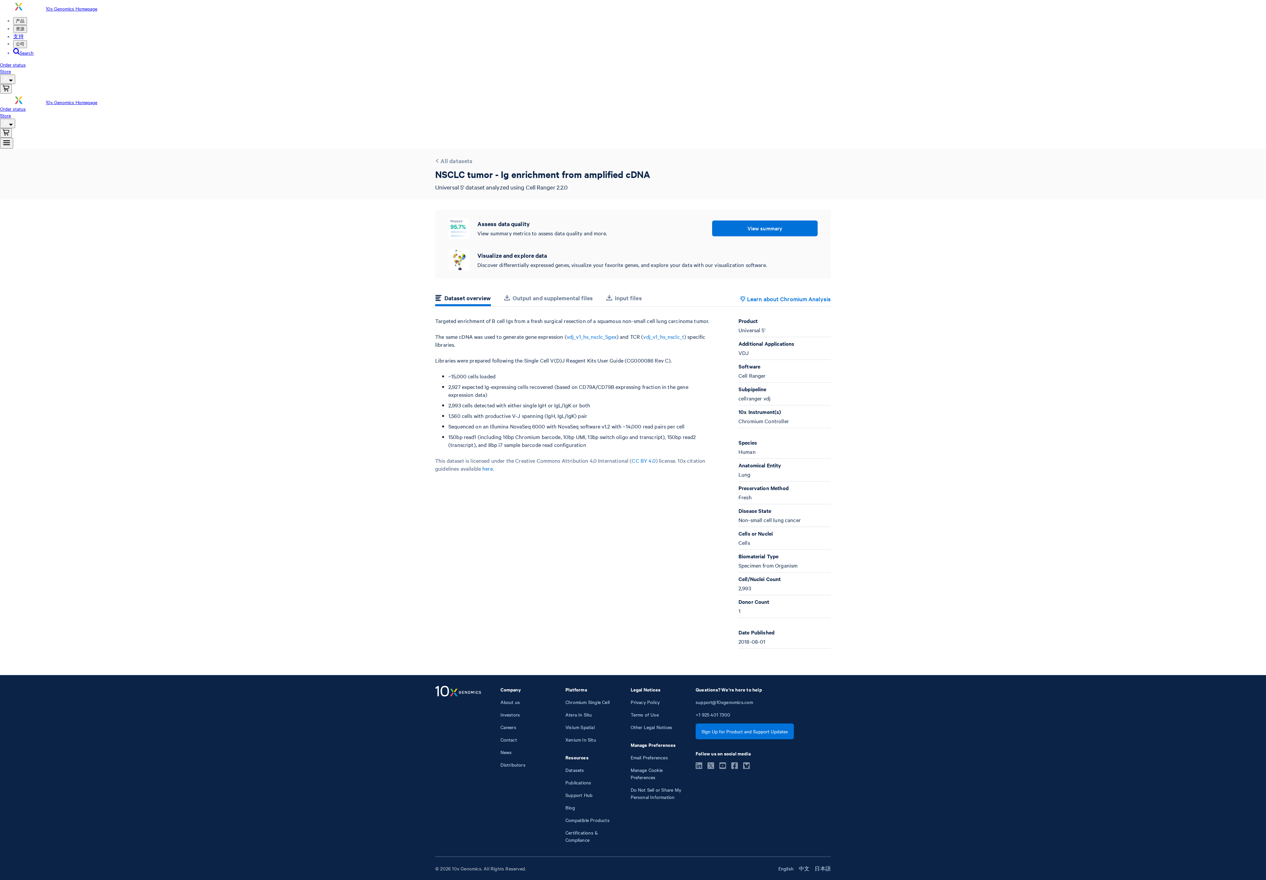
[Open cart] (6, 89)
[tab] (463, 299)
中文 (804, 868)
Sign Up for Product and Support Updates (745, 731)
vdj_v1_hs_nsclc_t (663, 336)
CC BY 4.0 (643, 460)
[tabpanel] (633, 483)
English (786, 868)
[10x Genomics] (458, 764)
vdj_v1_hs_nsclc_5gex (592, 336)
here (487, 468)
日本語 (823, 868)
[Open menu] (6, 143)
